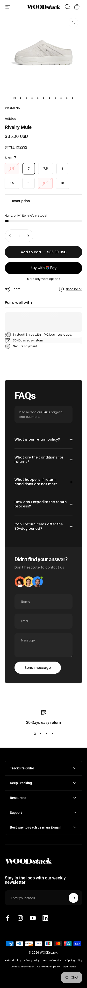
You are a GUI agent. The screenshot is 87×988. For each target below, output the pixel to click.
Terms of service (51, 960)
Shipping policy (73, 960)
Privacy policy (31, 960)
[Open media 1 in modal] (73, 22)
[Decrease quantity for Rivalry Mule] (10, 236)
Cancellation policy (48, 966)
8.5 (12, 183)
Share (16, 289)
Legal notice (70, 966)
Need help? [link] (74, 289)
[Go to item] (14, 98)
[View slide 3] (46, 734)
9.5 (45, 183)
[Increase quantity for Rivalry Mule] (28, 236)
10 (62, 183)
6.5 (12, 168)
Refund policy (13, 960)
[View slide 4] (52, 734)
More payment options (43, 279)
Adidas (10, 118)
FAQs (46, 412)
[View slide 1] (35, 734)
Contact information (23, 966)
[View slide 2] (41, 734)
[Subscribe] (73, 898)
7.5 (45, 168)
